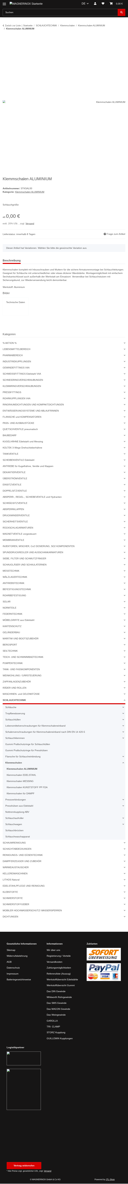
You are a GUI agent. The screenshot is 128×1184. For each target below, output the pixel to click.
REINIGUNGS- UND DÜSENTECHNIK (22, 855)
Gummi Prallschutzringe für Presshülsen (28, 750)
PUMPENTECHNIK (12, 663)
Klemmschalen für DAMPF (21, 793)
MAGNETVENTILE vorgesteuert (19, 534)
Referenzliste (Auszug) (59, 973)
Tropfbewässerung (15, 713)
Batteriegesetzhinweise (20, 979)
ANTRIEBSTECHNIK (13, 583)
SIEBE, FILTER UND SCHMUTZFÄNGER (23, 558)
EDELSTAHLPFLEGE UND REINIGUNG (22, 886)
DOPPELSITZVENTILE (14, 491)
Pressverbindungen (16, 800)
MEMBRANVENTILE (13, 540)
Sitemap (11, 950)
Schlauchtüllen (13, 720)
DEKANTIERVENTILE (13, 472)
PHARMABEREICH (12, 355)
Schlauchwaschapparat (18, 837)
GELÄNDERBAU (11, 632)
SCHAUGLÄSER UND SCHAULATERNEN (24, 565)
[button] (95, 3)
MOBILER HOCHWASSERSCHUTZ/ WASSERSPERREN (31, 910)
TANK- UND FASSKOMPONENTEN (21, 669)
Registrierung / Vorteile (59, 956)
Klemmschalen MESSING (20, 781)
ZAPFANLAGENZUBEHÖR (16, 682)
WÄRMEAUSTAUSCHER (15, 867)
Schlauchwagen (14, 824)
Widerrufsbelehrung (18, 956)
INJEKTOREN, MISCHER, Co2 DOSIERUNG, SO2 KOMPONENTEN (37, 546)
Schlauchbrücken (15, 830)
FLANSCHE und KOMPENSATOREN (22, 417)
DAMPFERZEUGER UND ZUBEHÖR (21, 861)
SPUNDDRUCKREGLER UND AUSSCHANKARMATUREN (32, 552)
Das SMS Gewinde (57, 1003)
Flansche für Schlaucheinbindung (24, 756)
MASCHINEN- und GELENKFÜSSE (21, 694)
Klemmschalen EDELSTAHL (21, 775)
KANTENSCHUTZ (12, 626)
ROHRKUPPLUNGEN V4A (16, 398)
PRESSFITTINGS (11, 392)
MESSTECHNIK (11, 571)
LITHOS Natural (11, 880)
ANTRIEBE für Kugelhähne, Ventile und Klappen (29, 466)
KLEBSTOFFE (9, 892)
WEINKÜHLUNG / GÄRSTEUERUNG (21, 675)
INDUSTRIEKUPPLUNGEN (16, 361)
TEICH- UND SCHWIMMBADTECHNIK (23, 657)
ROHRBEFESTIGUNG (14, 595)
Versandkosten (55, 962)
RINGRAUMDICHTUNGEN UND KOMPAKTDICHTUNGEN (33, 405)
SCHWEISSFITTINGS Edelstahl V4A (21, 374)
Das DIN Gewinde (56, 991)
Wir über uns (54, 950)
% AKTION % (10, 343)
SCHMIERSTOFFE (12, 898)
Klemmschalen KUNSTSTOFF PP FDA (27, 787)
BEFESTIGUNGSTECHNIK (16, 589)
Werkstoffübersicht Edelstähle (63, 979)
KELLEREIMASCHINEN (14, 873)
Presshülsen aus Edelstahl (20, 806)
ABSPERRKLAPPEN (13, 509)
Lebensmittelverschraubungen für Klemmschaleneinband (37, 726)
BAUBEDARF (9, 435)
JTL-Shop (111, 1179)
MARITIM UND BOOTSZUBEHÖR (20, 639)
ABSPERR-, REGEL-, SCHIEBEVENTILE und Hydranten (31, 497)
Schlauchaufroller (15, 818)
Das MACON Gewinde (59, 1009)
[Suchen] (121, 12)
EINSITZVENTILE (11, 485)
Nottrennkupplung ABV (18, 812)
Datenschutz (14, 968)
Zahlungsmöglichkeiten (60, 968)
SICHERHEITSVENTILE (14, 522)
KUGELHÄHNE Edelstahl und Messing (23, 441)
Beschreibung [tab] (12, 260)
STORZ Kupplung (56, 1032)
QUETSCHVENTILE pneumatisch (20, 429)
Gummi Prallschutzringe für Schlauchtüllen (29, 744)
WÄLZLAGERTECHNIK (14, 577)
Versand (30, 223)
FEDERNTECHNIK (12, 614)
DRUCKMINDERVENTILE (16, 515)
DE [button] (84, 3)
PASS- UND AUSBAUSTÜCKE (18, 423)
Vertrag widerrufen (24, 1165)
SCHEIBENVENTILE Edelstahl (18, 460)
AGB (9, 962)
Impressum (13, 973)
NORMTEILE (9, 608)
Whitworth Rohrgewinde (60, 997)
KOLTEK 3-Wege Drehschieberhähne (23, 448)
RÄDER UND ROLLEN (14, 688)
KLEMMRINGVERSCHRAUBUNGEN (21, 386)
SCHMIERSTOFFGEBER (15, 904)
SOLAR (6, 602)
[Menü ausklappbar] (4, 2)
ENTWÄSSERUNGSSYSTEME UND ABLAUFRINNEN (30, 411)
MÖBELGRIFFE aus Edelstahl (18, 620)
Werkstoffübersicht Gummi (62, 985)
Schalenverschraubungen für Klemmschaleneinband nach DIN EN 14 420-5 (47, 732)
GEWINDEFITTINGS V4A (15, 368)
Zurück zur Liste (13, 25)
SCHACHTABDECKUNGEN (16, 849)
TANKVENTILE (10, 454)
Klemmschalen (13, 763)
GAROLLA (52, 1021)
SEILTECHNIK (10, 651)
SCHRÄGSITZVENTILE (14, 503)
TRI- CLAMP (53, 1027)
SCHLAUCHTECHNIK (14, 700)
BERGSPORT (9, 645)
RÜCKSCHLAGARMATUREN (17, 528)
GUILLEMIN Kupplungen (60, 1038)
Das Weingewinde (57, 1015)
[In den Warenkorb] (5, 39)
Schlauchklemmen (15, 738)
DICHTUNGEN (10, 917)
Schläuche (11, 707)
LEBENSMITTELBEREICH (16, 349)
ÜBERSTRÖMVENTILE (14, 478)
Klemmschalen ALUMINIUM (30, 192)
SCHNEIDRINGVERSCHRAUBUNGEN (22, 380)
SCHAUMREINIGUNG (14, 843)
